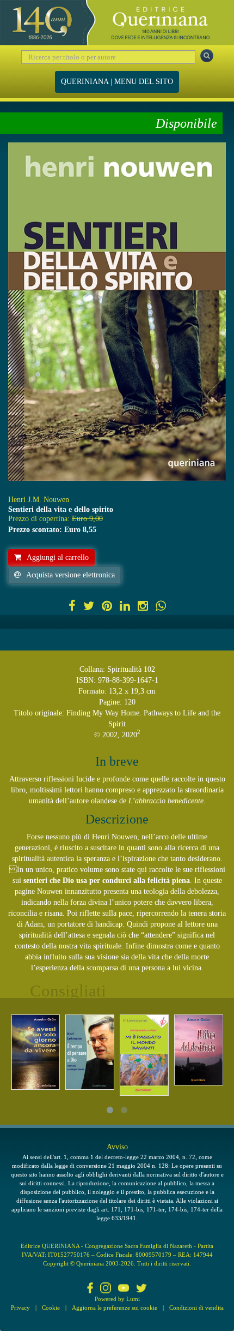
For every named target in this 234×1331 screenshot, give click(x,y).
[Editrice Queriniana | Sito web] (117, 22)
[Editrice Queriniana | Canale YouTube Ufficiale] (123, 1288)
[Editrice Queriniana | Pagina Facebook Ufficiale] (90, 1288)
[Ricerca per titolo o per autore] (206, 55)
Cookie (51, 1307)
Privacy (20, 1307)
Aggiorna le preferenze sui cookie (114, 1307)
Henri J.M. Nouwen (38, 500)
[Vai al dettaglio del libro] (35, 1052)
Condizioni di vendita (196, 1307)
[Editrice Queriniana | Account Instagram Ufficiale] (105, 1288)
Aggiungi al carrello (58, 557)
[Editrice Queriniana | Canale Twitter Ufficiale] (141, 1288)
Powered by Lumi (117, 1299)
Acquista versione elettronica (70, 575)
